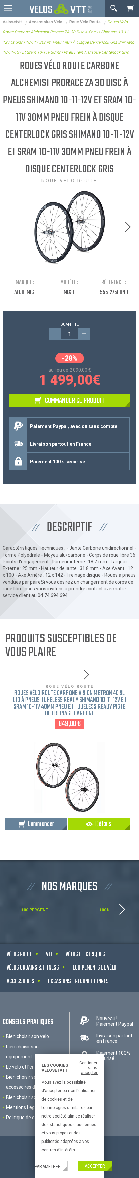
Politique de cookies (27, 1117)
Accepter (95, 1166)
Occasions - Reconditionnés (78, 981)
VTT (49, 954)
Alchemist (25, 292)
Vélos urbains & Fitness (33, 968)
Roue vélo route (85, 22)
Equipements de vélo (94, 968)
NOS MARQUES (69, 887)
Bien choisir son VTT (27, 1097)
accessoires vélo (45, 22)
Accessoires (20, 981)
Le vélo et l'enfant (25, 1067)
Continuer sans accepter (88, 1068)
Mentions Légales (25, 1107)
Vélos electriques (85, 954)
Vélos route (19, 954)
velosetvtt (12, 22)
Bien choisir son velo (27, 1036)
